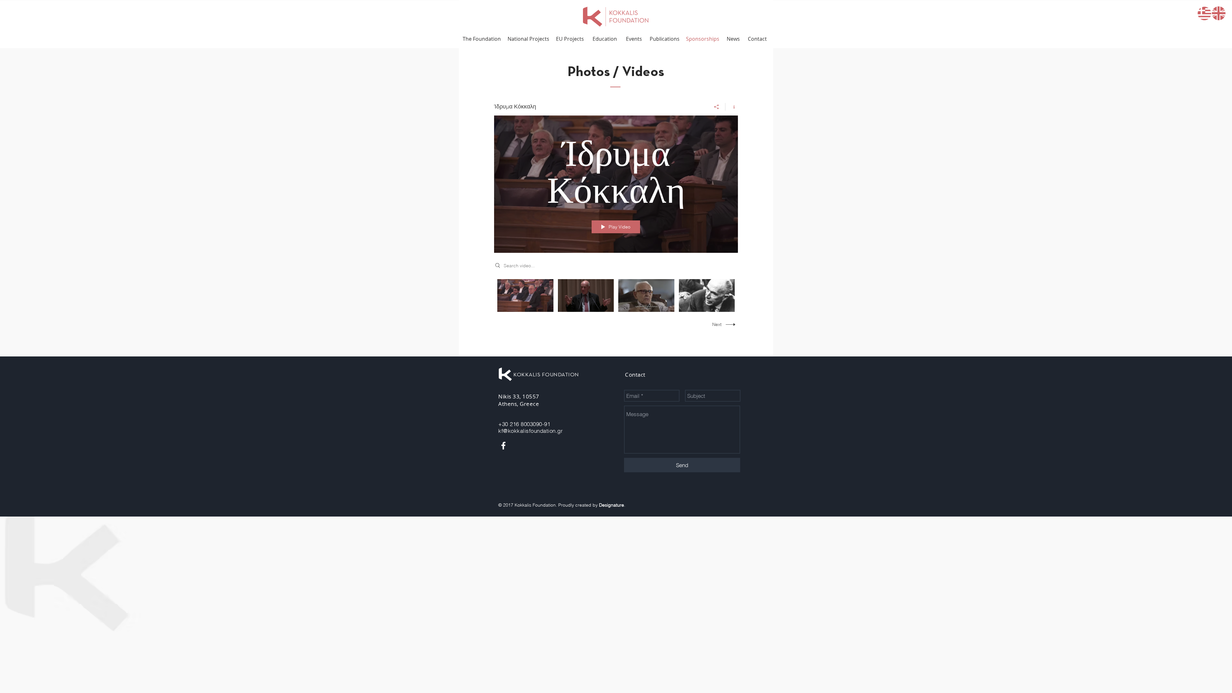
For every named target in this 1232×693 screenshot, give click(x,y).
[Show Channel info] (731, 107)
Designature (611, 505)
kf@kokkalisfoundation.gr (530, 430)
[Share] (716, 107)
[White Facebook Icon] (503, 446)
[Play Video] (525, 295)
